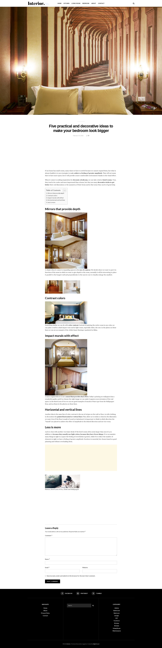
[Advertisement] (81, 154)
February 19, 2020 (78, 135)
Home (60, 3)
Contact (101, 3)
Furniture (117, 620)
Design (116, 615)
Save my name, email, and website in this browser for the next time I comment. (71, 576)
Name (47, 559)
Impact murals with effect (55, 198)
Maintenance (117, 631)
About (93, 3)
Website (85, 567)
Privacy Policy (45, 613)
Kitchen (66, 3)
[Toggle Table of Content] (63, 190)
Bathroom (116, 610)
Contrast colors (52, 195)
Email (47, 567)
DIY (117, 618)
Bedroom (85, 3)
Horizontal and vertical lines (56, 200)
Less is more (51, 202)
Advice (117, 608)
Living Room (75, 3)
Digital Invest (96, 644)
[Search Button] (93, 605)
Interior (68, 644)
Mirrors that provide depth (55, 193)
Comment (48, 535)
